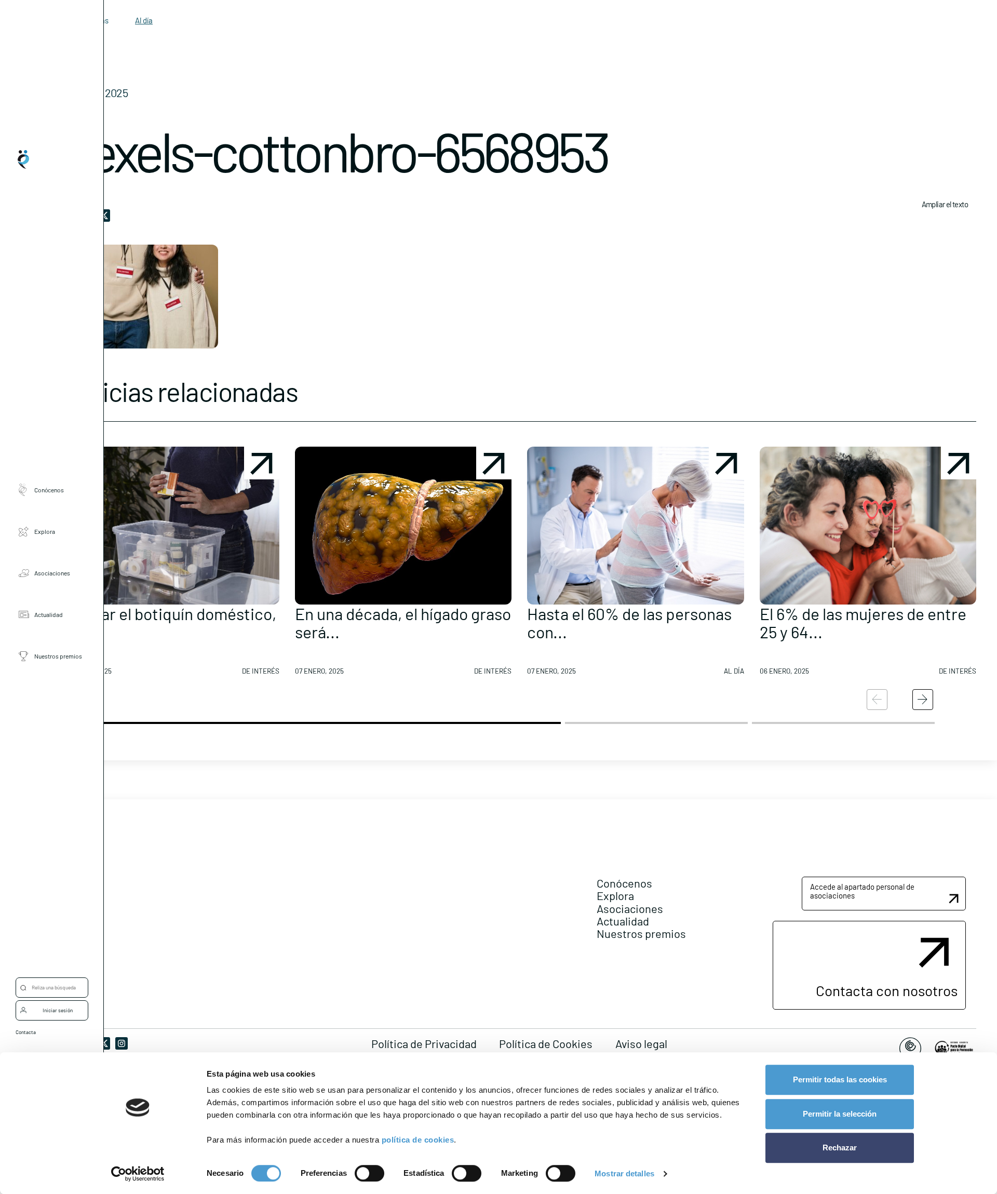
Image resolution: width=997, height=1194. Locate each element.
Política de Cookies (545, 1043)
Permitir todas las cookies (840, 1079)
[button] (170, 565)
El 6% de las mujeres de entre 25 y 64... (863, 622)
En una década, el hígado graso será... (403, 622)
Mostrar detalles (624, 1173)
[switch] (369, 1173)
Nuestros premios (58, 656)
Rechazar (840, 1147)
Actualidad (48, 614)
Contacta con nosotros (887, 990)
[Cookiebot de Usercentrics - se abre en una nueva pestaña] (137, 1174)
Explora (44, 531)
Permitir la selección (840, 1113)
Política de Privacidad (424, 1043)
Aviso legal (641, 1043)
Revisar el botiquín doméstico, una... (169, 622)
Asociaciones (52, 572)
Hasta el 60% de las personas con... (629, 622)
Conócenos (49, 489)
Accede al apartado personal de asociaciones (862, 891)
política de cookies (418, 1139)
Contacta (26, 1032)
